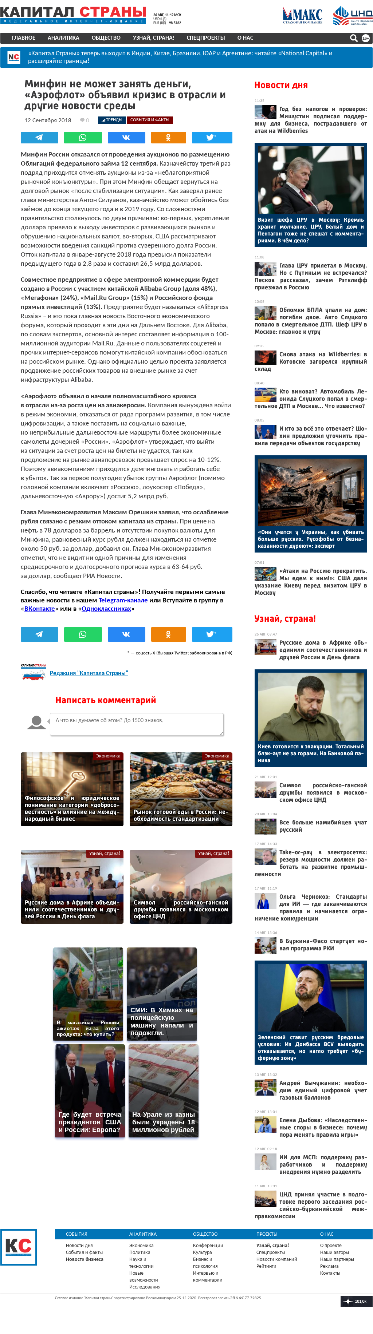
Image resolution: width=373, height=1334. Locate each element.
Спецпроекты (206, 38)
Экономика (108, 756)
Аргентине (236, 54)
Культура (202, 1252)
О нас (245, 38)
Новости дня (281, 85)
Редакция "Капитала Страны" (89, 673)
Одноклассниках (106, 609)
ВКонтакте (39, 609)
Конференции (208, 1245)
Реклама (329, 1266)
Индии (140, 54)
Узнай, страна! (153, 38)
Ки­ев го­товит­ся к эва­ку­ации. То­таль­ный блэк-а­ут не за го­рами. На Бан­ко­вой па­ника (311, 753)
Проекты (267, 1234)
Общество (106, 38)
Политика (139, 1252)
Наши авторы (334, 1252)
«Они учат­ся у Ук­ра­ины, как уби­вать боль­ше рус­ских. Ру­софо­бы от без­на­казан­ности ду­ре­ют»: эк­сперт (311, 539)
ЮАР (209, 54)
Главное (23, 38)
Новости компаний (276, 1259)
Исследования (145, 1287)
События (76, 1234)
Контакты (330, 1273)
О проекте (331, 1245)
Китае (161, 54)
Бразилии (186, 54)
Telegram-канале (123, 600)
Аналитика (63, 38)
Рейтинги (266, 1266)
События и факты (84, 1252)
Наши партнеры (337, 1259)
